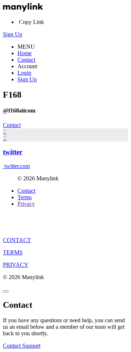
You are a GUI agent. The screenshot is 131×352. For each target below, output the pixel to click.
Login (24, 73)
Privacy (26, 204)
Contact (26, 60)
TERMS (13, 252)
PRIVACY (15, 265)
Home (24, 53)
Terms (24, 197)
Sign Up (12, 34)
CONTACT (17, 240)
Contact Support (21, 346)
